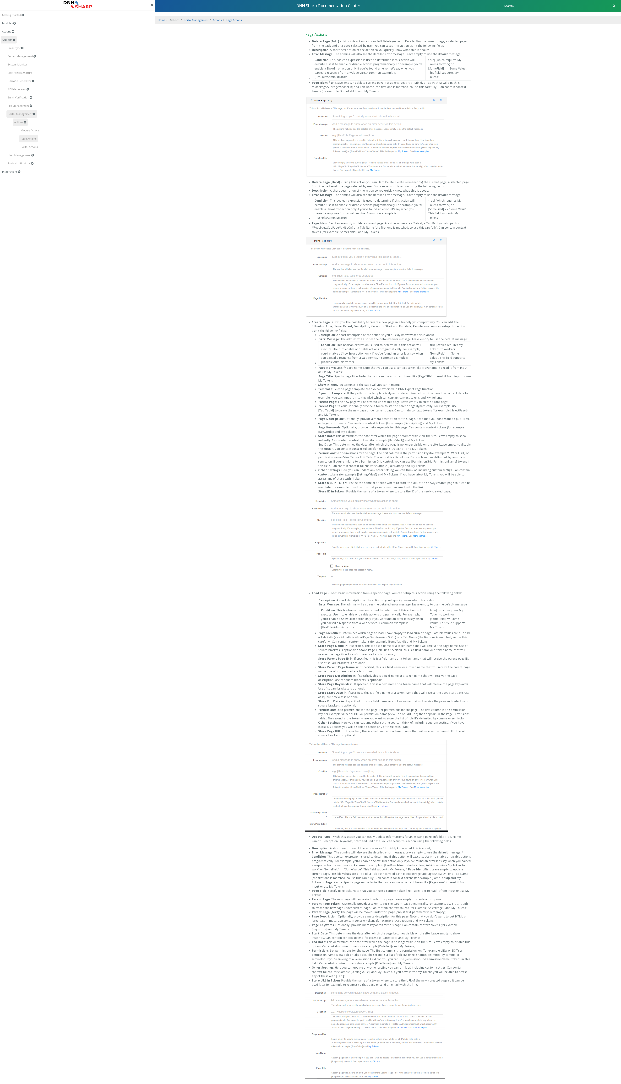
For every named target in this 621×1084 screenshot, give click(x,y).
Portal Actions (29, 147)
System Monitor (17, 64)
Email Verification (18, 97)
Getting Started (11, 15)
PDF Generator (17, 89)
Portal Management (20, 114)
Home (161, 20)
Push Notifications (19, 163)
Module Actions (30, 130)
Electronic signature (20, 73)
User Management (19, 155)
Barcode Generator (19, 81)
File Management (18, 106)
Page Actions (29, 138)
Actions (18, 122)
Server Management (20, 56)
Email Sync (14, 48)
